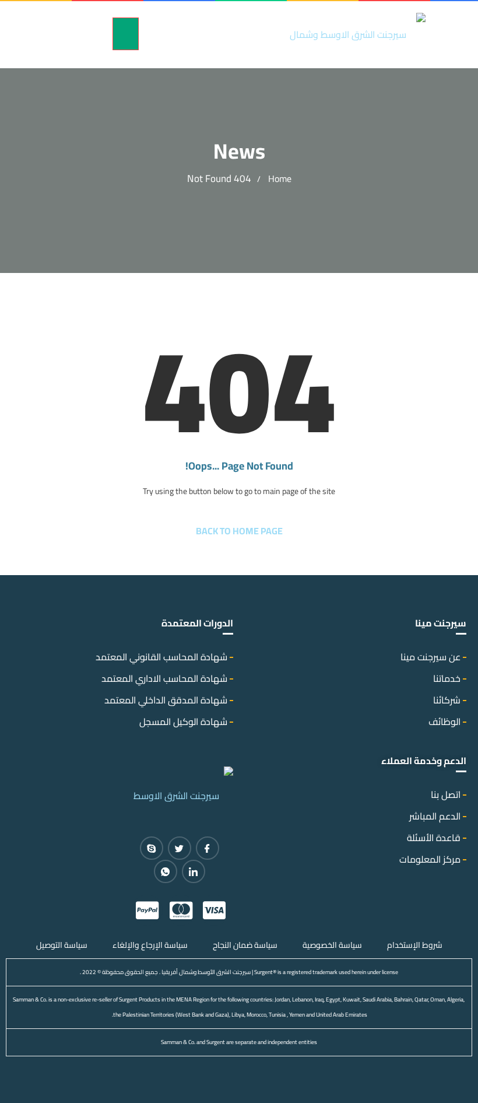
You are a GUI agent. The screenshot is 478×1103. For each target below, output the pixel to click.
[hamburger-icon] (126, 33)
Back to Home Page (239, 531)
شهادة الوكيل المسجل (183, 721)
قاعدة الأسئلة (434, 837)
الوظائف (444, 721)
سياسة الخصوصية (332, 945)
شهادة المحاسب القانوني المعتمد (161, 657)
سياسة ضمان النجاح (245, 945)
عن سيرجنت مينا (430, 657)
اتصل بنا (446, 794)
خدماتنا (447, 678)
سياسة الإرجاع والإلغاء (150, 945)
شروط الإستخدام (414, 945)
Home (279, 178)
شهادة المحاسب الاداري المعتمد (164, 678)
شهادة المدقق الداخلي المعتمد (165, 700)
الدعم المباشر (435, 816)
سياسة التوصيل (61, 945)
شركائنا (447, 700)
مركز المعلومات (430, 859)
